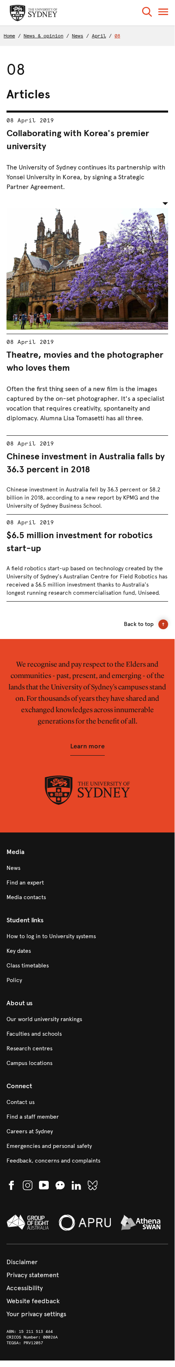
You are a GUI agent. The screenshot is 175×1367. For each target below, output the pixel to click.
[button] (147, 13)
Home (9, 36)
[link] (87, 868)
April (99, 36)
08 (117, 36)
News (77, 36)
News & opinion (43, 36)
